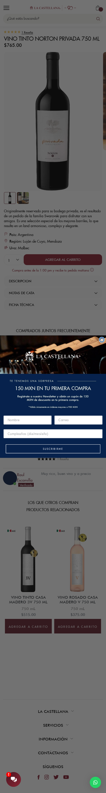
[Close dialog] (101, 339)
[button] (53, 449)
